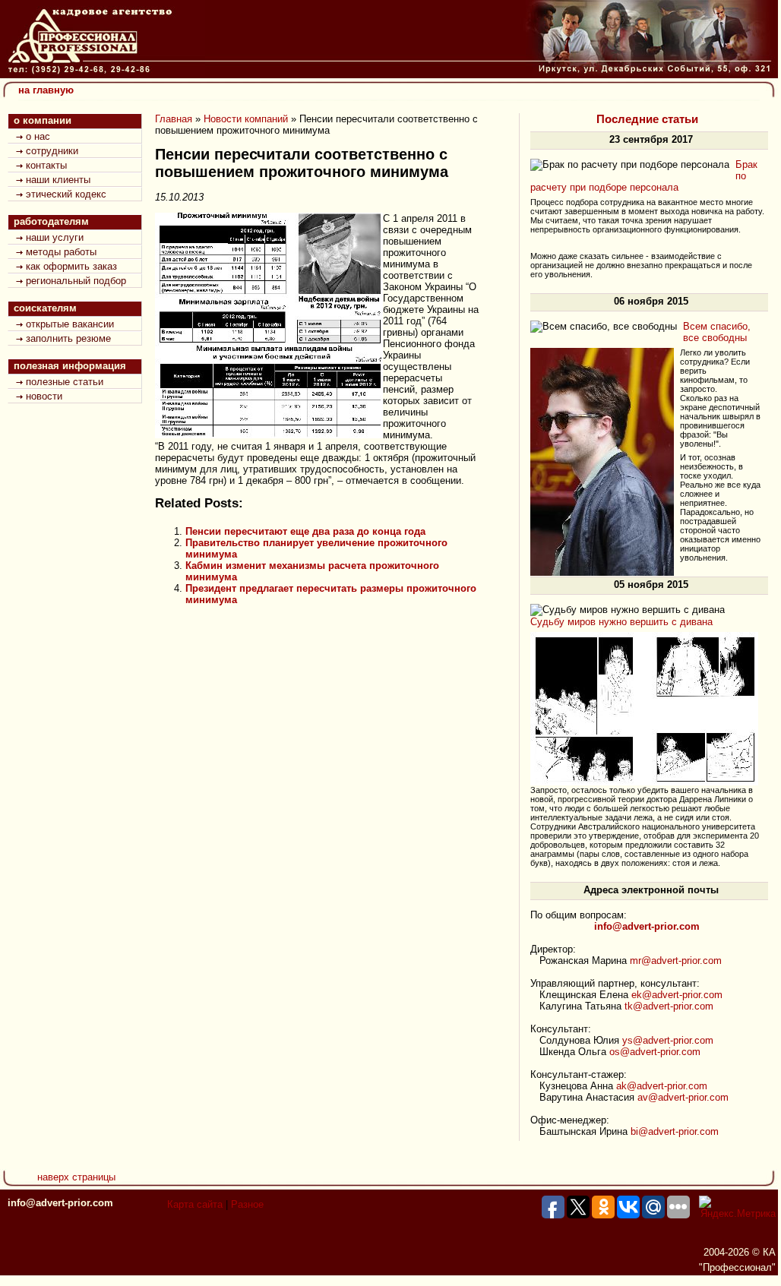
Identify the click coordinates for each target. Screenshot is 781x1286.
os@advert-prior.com (654, 1051)
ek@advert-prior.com (677, 994)
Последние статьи (647, 119)
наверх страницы (76, 1177)
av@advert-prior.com (683, 1097)
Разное (247, 1204)
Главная (173, 119)
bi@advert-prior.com (675, 1131)
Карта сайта (195, 1204)
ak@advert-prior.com (661, 1086)
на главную (46, 90)
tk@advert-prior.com (668, 1006)
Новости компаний (246, 119)
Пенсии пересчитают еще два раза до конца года (305, 531)
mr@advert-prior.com (676, 960)
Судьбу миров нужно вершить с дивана (621, 621)
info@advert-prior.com (60, 1203)
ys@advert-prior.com (667, 1040)
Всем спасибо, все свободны (717, 332)
